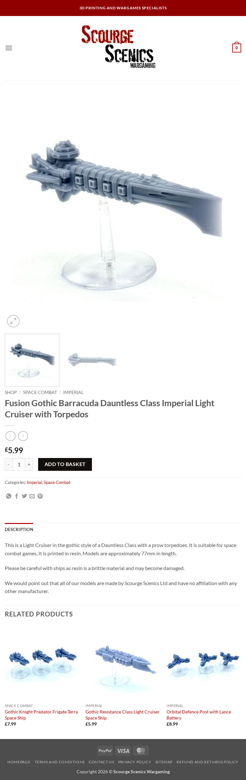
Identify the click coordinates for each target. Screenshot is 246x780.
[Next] (228, 211)
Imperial (73, 392)
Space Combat (40, 392)
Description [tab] (19, 529)
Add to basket (65, 464)
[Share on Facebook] (16, 496)
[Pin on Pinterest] (40, 496)
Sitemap (164, 762)
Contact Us (101, 762)
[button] (8, 48)
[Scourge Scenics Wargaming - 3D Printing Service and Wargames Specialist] (123, 48)
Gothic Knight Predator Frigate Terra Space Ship (41, 714)
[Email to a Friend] (32, 496)
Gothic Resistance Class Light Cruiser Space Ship (123, 714)
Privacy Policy (135, 762)
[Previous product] (23, 436)
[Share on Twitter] (24, 496)
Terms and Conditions (60, 762)
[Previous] (17, 211)
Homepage (18, 762)
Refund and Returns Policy (207, 762)
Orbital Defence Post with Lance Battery (199, 714)
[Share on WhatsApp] (8, 496)
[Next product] (10, 436)
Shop (11, 392)
